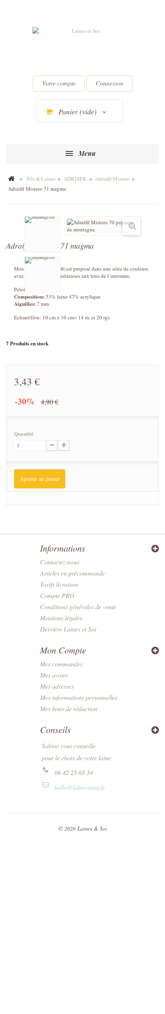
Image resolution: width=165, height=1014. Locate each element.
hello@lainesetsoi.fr (79, 787)
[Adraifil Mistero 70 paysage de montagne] (42, 234)
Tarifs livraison (59, 584)
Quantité (24, 433)
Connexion (109, 83)
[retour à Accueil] (11, 179)
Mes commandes (61, 663)
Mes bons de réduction (68, 708)
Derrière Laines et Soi (68, 629)
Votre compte (59, 83)
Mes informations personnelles (78, 697)
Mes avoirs (54, 675)
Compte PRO (57, 595)
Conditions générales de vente (78, 606)
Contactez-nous (59, 562)
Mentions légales (61, 618)
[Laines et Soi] (82, 48)
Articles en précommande (72, 573)
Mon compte (63, 650)
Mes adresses (57, 686)
